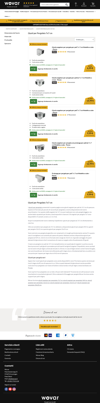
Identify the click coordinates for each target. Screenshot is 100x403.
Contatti (7, 355)
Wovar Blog (40, 355)
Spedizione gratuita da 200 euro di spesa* (83, 21)
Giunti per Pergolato (26, 29)
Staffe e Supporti (11, 29)
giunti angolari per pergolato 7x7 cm (51, 280)
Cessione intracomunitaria (45, 352)
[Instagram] (14, 389)
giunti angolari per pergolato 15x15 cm (63, 283)
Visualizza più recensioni (49, 326)
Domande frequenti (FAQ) (76, 352)
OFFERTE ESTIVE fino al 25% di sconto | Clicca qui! (50, 24)
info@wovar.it (13, 379)
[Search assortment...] (67, 5)
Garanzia (8, 358)
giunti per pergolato (35, 207)
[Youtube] (10, 389)
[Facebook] (6, 389)
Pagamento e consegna (12, 349)
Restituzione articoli (11, 352)
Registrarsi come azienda (44, 349)
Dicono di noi (40, 358)
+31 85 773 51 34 (13, 381)
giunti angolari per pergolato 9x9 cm (75, 280)
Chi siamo (70, 349)
